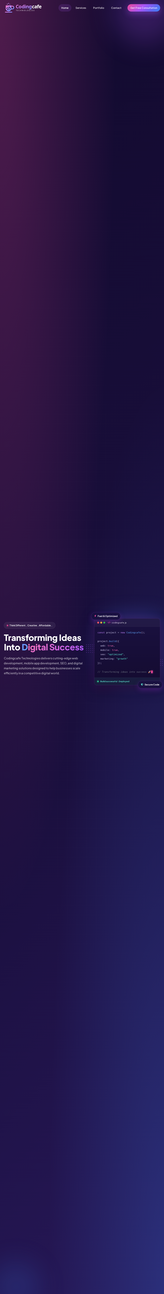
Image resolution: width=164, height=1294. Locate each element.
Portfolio (98, 7)
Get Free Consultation (143, 7)
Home (65, 7)
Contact (116, 7)
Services (81, 7)
